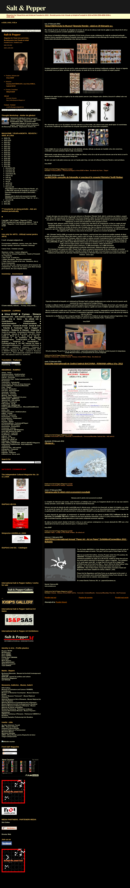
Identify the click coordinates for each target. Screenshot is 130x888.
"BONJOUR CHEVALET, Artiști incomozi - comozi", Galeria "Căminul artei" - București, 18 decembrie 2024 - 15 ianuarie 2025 (25, 119)
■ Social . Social (27, 326)
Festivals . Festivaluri (9, 389)
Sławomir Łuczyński (8, 664)
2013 (6, 164)
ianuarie (8, 200)
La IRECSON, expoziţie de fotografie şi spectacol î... (21, 190)
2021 (6, 148)
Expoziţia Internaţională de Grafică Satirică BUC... (20, 192)
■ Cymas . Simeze (71, 357)
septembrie (9, 174)
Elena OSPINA (6, 656)
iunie (7, 179)
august (8, 175)
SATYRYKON (6, 680)
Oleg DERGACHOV (8, 662)
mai (6, 181)
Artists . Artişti (32, 317)
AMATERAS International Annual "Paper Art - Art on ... (22, 198)
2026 (6, 138)
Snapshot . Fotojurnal (11, 341)
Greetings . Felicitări (9, 392)
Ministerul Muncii (8, 731)
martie (7, 185)
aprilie (7, 183)
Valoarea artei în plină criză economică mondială (67, 492)
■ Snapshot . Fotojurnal (29, 347)
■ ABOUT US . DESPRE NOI (22, 354)
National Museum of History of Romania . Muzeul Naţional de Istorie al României (18, 706)
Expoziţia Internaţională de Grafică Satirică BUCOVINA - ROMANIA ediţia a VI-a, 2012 (84, 363)
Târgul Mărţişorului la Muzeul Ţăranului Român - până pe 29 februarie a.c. (79, 26)
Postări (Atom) (61, 602)
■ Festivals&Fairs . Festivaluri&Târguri (63, 170)
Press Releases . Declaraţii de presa (14, 397)
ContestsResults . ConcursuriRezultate (84, 436)
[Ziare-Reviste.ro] (9, 829)
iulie (7, 177)
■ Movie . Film (34, 339)
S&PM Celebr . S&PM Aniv (10, 398)
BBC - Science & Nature (10, 727)
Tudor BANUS (6, 665)
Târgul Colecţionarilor (9, 736)
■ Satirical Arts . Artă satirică (11, 447)
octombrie (9, 172)
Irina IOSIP (5, 659)
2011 (6, 202)
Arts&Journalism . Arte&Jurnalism (14, 339)
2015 (6, 160)
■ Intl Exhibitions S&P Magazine (26, 338)
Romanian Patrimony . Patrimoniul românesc (17, 709)
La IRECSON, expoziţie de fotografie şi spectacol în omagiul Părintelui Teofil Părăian (84, 177)
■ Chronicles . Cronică (58, 357)
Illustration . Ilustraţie (9, 394)
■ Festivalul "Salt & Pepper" (25, 328)
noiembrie (9, 170)
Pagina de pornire (86, 597)
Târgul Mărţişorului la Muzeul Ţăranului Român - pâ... (22, 188)
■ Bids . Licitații (56, 532)
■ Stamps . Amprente (66, 485)
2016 (6, 158)
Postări (7, 750)
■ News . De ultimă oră (91, 170)
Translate (18, 364)
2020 (6, 150)
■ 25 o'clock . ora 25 (26, 334)
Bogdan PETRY (7, 651)
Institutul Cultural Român (10, 728)
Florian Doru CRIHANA (9, 657)
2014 (6, 162)
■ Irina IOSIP (79, 170)
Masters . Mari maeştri (9, 395)
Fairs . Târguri (103, 170)
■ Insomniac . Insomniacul (16, 332)
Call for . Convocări (65, 436)
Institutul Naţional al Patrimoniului (13, 730)
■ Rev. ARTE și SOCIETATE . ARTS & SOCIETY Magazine (21, 442)
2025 (6, 140)
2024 (6, 142)
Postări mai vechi (121, 597)
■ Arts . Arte (6, 410)
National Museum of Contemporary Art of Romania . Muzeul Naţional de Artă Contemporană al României (19, 703)
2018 (6, 154)
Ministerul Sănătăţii (8, 733)
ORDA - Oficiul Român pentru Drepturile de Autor (18, 735)
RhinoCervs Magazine (9, 678)
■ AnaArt (5, 408)
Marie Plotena (6, 660)
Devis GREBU (6, 654)
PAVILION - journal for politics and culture (16, 676)
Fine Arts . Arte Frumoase (117, 593)
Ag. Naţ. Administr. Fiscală (11, 725)
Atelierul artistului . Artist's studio (13, 376)
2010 (6, 204)
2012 (6, 166)
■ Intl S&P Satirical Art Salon (27, 343)
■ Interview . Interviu (9, 334)
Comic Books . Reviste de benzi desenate (16, 384)
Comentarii (8, 753)
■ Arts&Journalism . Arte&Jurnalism (21, 322)
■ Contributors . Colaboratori (21, 320)
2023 (6, 144)
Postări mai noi (50, 597)
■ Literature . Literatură (9, 434)
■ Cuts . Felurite (7, 420)
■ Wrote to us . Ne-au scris (18, 336)
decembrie (9, 168)
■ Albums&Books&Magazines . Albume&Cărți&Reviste (20, 407)
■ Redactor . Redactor (9, 441)
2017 (6, 156)
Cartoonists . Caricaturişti (10, 382)
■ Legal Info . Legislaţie (10, 433)
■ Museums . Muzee (34, 332)
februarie (8, 187)
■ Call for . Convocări (9, 415)
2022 (6, 146)
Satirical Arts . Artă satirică (105, 436)
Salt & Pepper (26, 8)
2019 (6, 152)
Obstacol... (50, 443)
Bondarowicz (6, 652)
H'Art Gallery (6, 688)
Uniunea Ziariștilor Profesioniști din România (17, 717)
